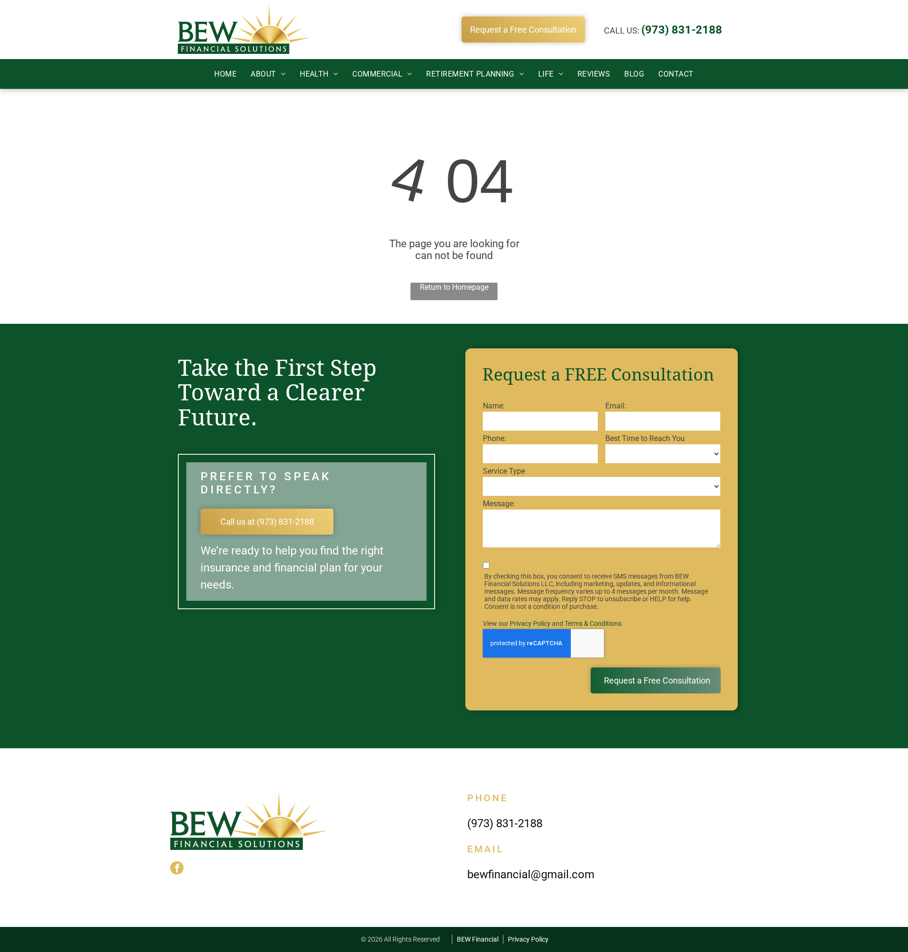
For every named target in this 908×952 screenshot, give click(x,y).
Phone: (494, 438)
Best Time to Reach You (645, 438)
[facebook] (176, 869)
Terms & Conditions (593, 623)
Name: (494, 405)
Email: (615, 405)
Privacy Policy (530, 623)
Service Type (504, 471)
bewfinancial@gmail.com (530, 874)
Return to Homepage (454, 287)
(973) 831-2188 (681, 29)
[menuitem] (225, 73)
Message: (499, 503)
